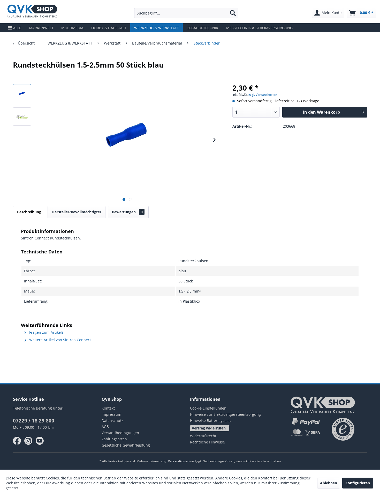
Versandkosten (178, 461)
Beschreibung (29, 211)
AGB (105, 426)
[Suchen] (232, 13)
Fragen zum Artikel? (45, 332)
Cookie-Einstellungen (208, 408)
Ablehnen (328, 482)
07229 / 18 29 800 (33, 420)
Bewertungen (127, 211)
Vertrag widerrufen (209, 428)
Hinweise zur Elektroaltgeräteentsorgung (225, 414)
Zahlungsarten (114, 438)
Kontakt (108, 408)
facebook (17, 441)
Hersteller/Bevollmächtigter (76, 211)
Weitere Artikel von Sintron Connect (59, 339)
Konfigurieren (357, 482)
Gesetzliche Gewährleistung (126, 445)
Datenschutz (112, 420)
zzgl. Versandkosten (262, 94)
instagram (28, 441)
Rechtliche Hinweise (207, 442)
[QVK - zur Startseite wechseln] (32, 12)
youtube (40, 441)
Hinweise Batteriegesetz (211, 420)
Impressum (111, 414)
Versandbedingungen (120, 432)
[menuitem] (186, 13)
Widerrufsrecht (203, 435)
